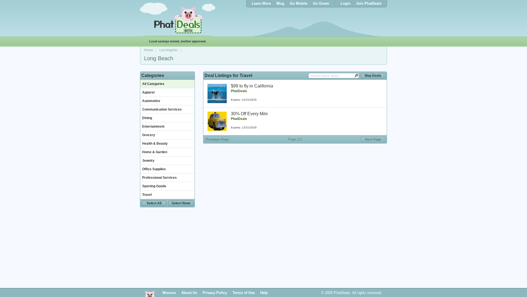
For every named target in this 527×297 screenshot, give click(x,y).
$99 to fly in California (252, 86)
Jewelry (148, 161)
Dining (147, 118)
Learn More (261, 3)
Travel (147, 195)
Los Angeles (168, 50)
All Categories (153, 84)
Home (148, 50)
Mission (169, 293)
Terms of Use (243, 293)
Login (346, 3)
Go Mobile (298, 3)
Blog (280, 3)
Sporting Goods (154, 186)
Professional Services (159, 178)
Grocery (148, 135)
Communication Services (162, 109)
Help (264, 293)
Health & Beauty (155, 143)
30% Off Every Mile (249, 113)
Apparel (148, 92)
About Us (189, 293)
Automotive (151, 101)
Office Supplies (154, 169)
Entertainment (153, 126)
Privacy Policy (215, 293)
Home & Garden (154, 152)
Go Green (321, 3)
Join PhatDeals (369, 3)
